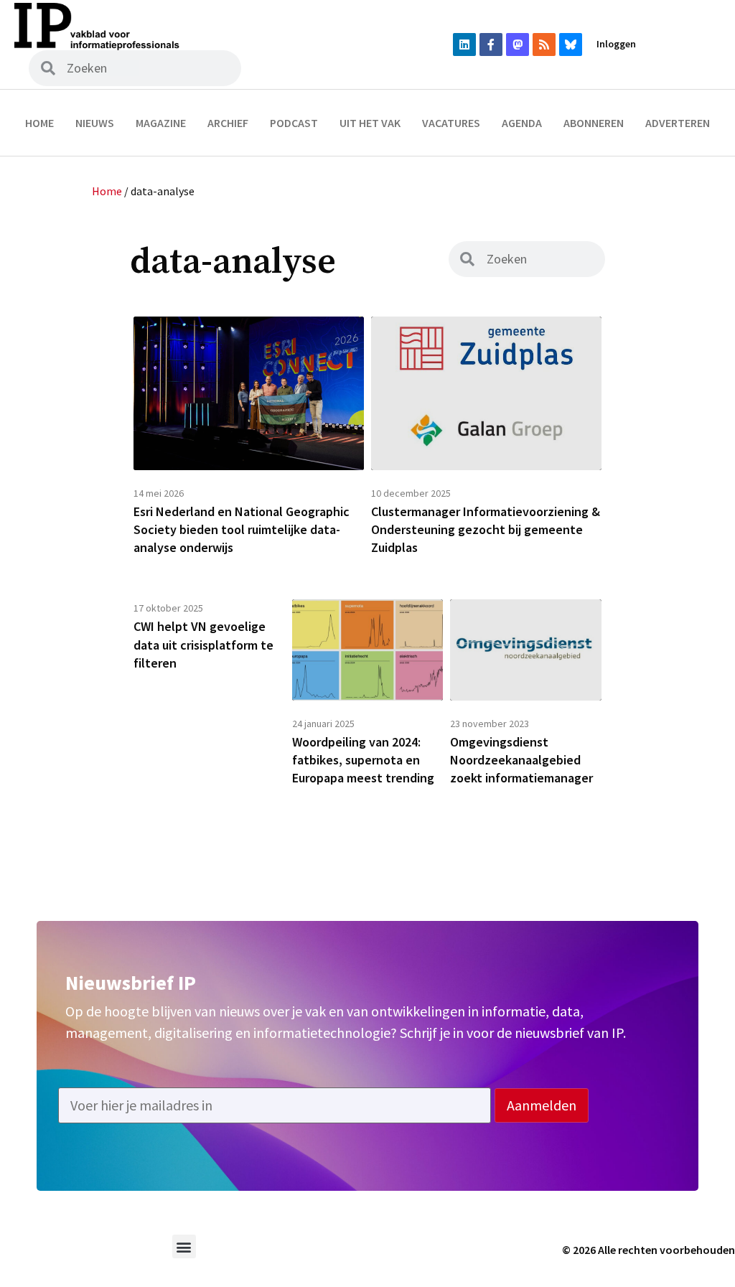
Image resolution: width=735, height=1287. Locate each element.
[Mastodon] (517, 44)
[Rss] (544, 44)
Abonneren (593, 123)
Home (39, 123)
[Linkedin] (464, 44)
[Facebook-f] (490, 44)
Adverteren (677, 123)
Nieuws (94, 123)
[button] (184, 1246)
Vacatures (451, 123)
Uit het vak (370, 123)
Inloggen (616, 43)
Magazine (161, 123)
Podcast (294, 123)
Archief (227, 123)
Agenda (522, 123)
